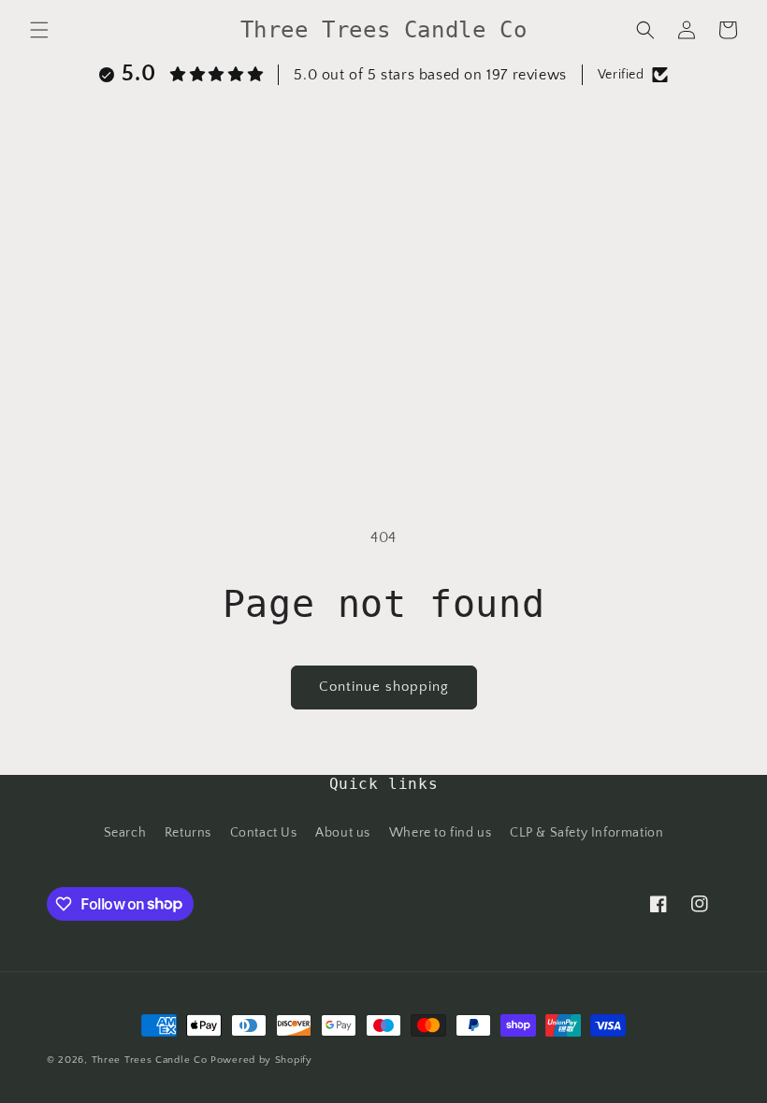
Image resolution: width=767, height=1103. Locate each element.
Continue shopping (384, 687)
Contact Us (263, 832)
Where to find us (440, 832)
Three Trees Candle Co (150, 1060)
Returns (188, 832)
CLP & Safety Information (586, 832)
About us (342, 832)
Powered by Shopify (261, 1060)
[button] (39, 29)
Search (125, 832)
